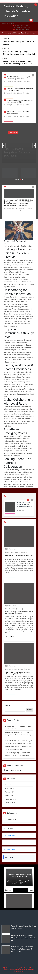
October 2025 (10, 802)
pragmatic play (9, 835)
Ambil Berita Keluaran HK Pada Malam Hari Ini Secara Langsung (28, 173)
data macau (9, 857)
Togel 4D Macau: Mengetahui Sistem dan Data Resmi (18, 154)
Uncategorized (13, 132)
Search (7, 706)
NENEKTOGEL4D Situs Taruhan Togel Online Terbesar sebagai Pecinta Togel (20, 77)
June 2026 (8, 785)
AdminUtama (12, 162)
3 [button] (20, 179)
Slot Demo (7, 842)
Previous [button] (8, 890)
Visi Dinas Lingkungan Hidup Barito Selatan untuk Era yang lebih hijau (20, 101)
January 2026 (9, 795)
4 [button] (22, 179)
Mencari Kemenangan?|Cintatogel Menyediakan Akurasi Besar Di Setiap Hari (11, 202)
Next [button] (31, 890)
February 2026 (10, 792)
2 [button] (18, 179)
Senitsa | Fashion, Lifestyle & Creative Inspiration (17, 11)
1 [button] (16, 179)
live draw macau (9, 849)
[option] (19, 81)
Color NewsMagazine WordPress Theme (18, 970)
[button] (31, 20)
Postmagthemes (19, 971)
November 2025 (10, 799)
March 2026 (9, 788)
